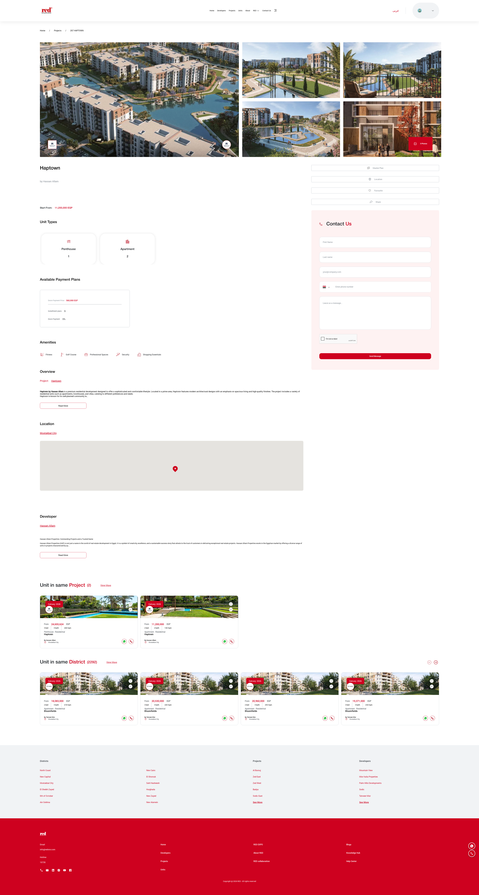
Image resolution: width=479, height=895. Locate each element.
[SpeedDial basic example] (471, 846)
